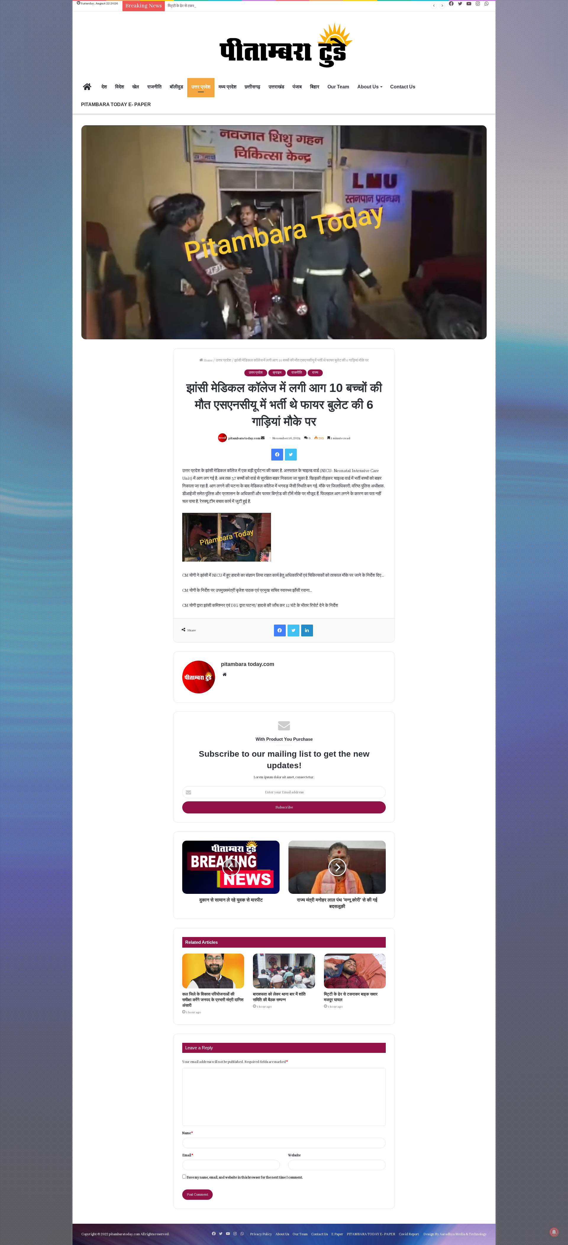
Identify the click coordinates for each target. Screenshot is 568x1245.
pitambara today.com (244, 438)
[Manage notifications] (554, 1232)
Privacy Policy (261, 1234)
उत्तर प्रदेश (200, 86)
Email (187, 1155)
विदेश (119, 86)
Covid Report (409, 1234)
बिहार (314, 86)
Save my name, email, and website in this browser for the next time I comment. (245, 1177)
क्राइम (277, 373)
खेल (135, 86)
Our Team (338, 86)
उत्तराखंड (276, 86)
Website (294, 1155)
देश (104, 86)
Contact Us (402, 86)
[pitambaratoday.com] (284, 45)
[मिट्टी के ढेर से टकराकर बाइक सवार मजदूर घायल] (355, 971)
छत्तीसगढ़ (252, 86)
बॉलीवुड (176, 86)
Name (187, 1133)
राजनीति (154, 86)
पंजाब (297, 86)
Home (207, 360)
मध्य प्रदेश (227, 86)
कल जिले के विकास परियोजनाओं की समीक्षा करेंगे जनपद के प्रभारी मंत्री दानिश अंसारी (212, 1000)
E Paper (337, 1234)
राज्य (315, 373)
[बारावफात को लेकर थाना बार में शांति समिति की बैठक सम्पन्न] (284, 971)
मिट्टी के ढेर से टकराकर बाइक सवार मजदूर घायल (200, 6)
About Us (368, 86)
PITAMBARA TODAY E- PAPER (116, 104)
